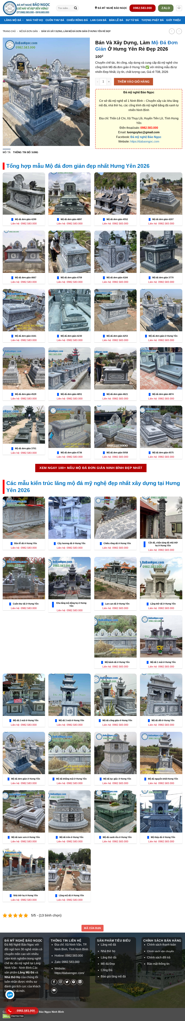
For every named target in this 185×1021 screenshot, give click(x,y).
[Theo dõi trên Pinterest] (74, 982)
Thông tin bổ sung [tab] (25, 152)
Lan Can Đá (98, 20)
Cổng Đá (106, 970)
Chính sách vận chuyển (160, 951)
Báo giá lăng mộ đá (113, 976)
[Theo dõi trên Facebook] (54, 982)
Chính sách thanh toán (161, 944)
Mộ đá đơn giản (28, 31)
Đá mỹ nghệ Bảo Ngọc (145, 137)
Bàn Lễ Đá (116, 20)
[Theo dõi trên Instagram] (61, 982)
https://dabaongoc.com (144, 141)
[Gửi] (76, 8)
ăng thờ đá (109, 957)
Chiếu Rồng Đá (77, 20)
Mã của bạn (92, 928)
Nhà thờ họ (34, 20)
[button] (179, 8)
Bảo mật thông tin (158, 963)
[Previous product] (179, 31)
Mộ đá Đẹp (108, 963)
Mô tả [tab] (6, 152)
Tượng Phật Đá (152, 20)
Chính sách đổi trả (158, 957)
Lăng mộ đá (108, 944)
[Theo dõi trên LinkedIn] (80, 982)
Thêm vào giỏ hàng (134, 81)
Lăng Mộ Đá (12, 20)
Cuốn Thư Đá (55, 20)
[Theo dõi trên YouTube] (54, 991)
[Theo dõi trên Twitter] (67, 982)
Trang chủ (9, 31)
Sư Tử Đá (132, 20)
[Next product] (172, 31)
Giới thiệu (173, 20)
